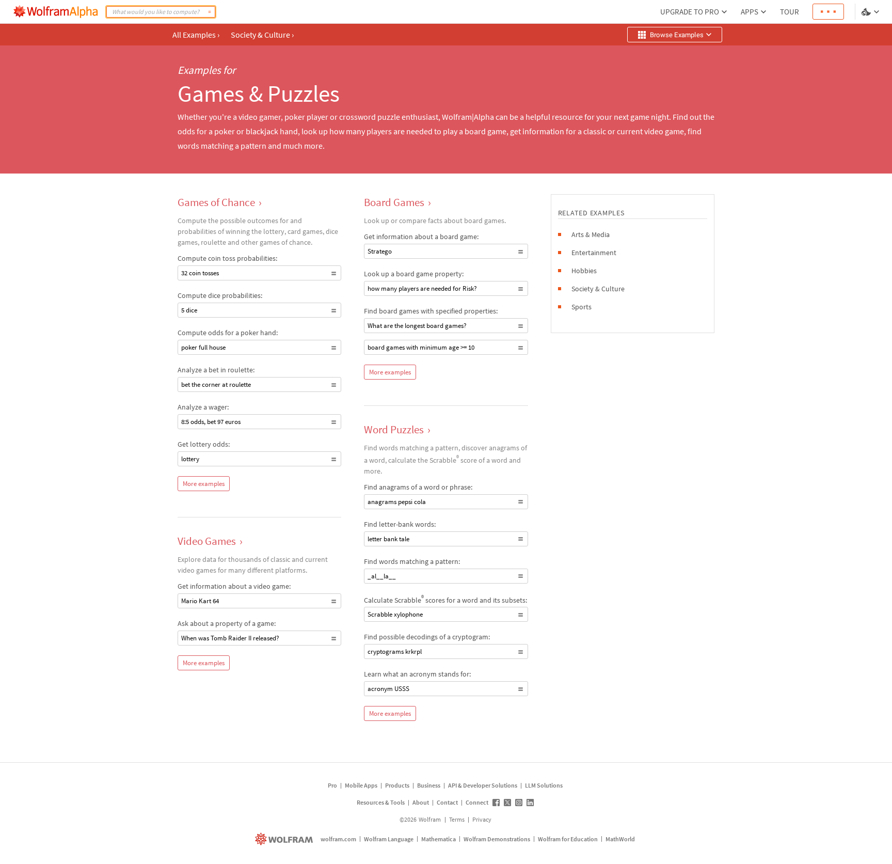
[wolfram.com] (285, 839)
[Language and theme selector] (871, 12)
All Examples (195, 34)
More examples (204, 483)
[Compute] (209, 11)
